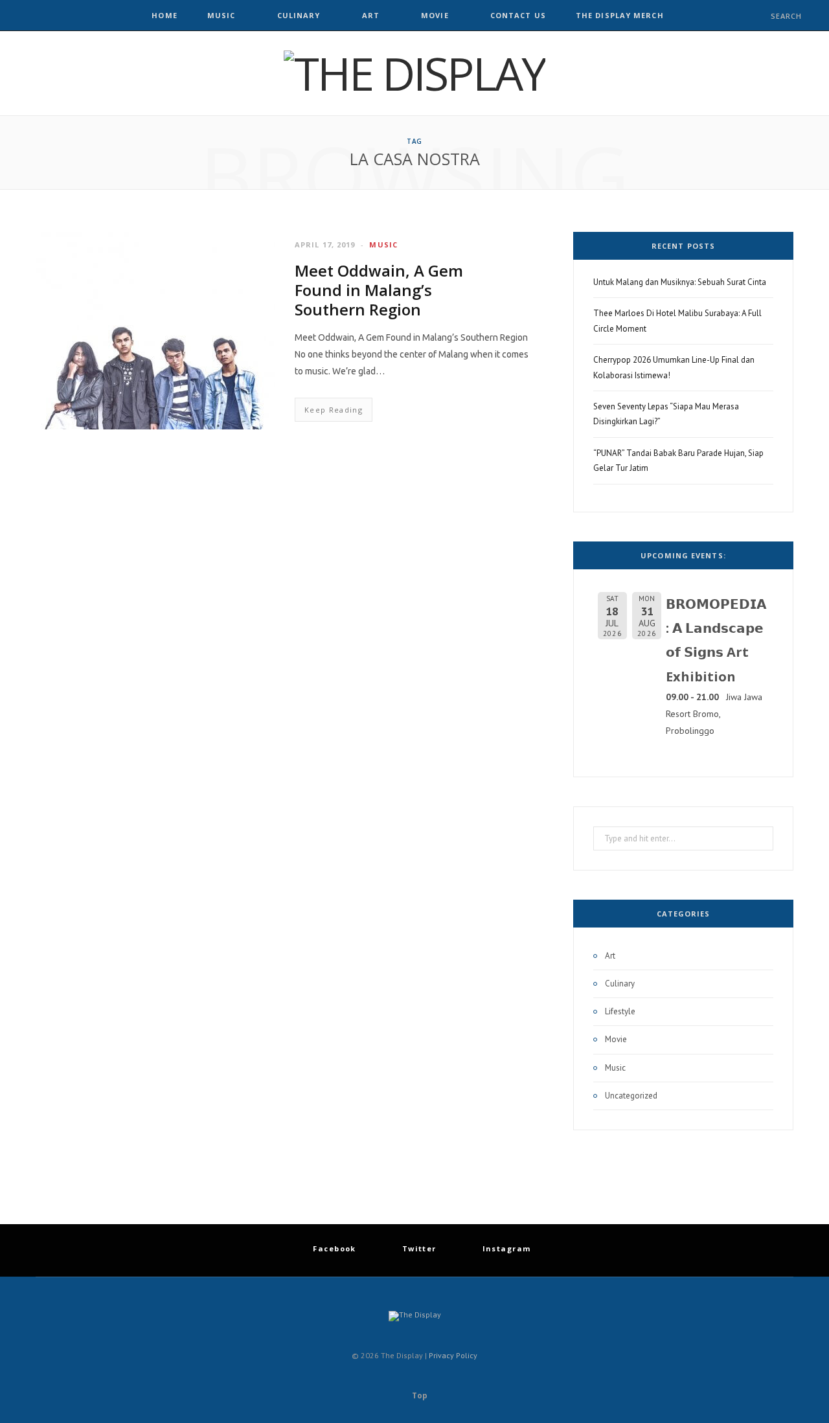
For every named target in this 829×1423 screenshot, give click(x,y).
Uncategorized (631, 1095)
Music (221, 15)
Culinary (299, 15)
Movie (435, 15)
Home (164, 15)
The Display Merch (620, 15)
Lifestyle (620, 1011)
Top (418, 1395)
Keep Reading (333, 410)
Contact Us (518, 15)
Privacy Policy (453, 1355)
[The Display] (414, 73)
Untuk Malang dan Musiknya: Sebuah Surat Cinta (679, 282)
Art (371, 15)
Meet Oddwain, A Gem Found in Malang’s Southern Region (379, 290)
